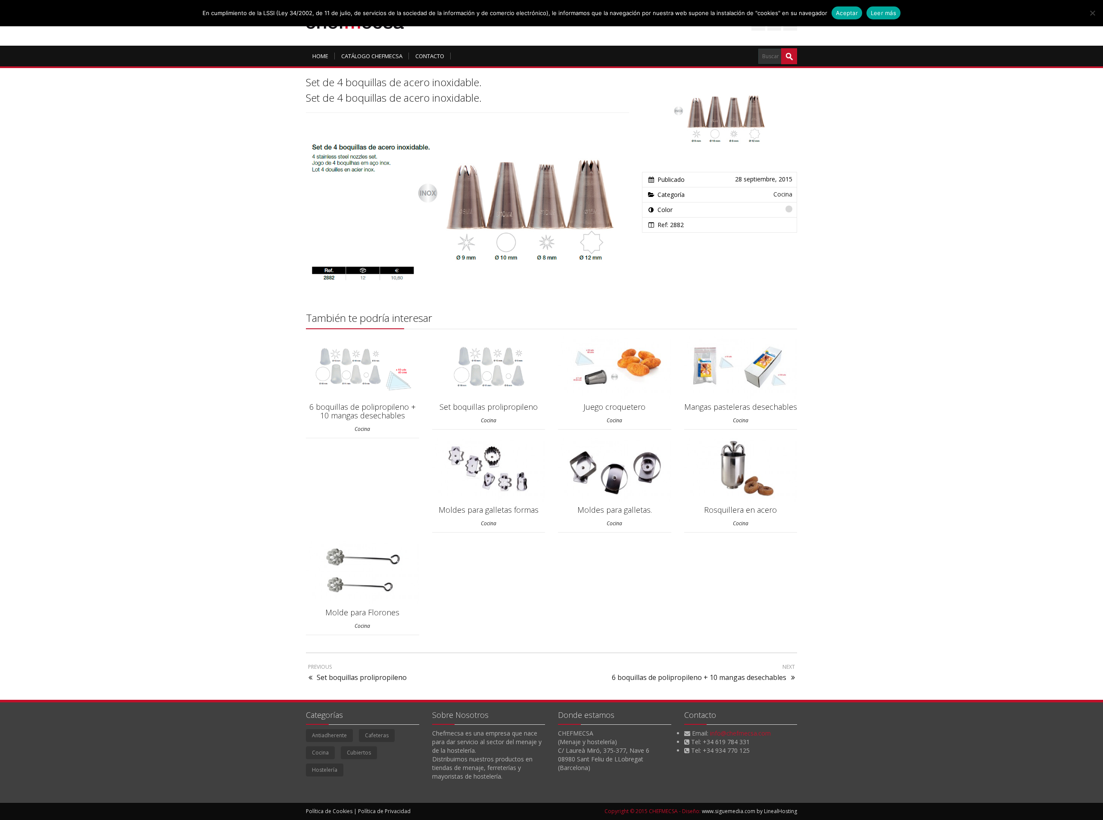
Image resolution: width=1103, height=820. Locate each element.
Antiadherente (329, 735)
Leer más (883, 12)
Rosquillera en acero (740, 510)
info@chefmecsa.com (740, 733)
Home (320, 56)
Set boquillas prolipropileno (488, 407)
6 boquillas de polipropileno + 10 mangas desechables (362, 411)
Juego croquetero (614, 407)
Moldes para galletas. (614, 510)
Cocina (782, 194)
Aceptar (847, 12)
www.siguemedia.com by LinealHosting (749, 811)
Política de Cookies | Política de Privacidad (358, 811)
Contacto (429, 56)
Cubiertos (359, 752)
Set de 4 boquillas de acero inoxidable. (394, 82)
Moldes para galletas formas (489, 510)
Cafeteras (377, 735)
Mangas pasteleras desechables (740, 407)
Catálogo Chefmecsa (371, 56)
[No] (1092, 13)
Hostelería (324, 769)
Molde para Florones (362, 612)
